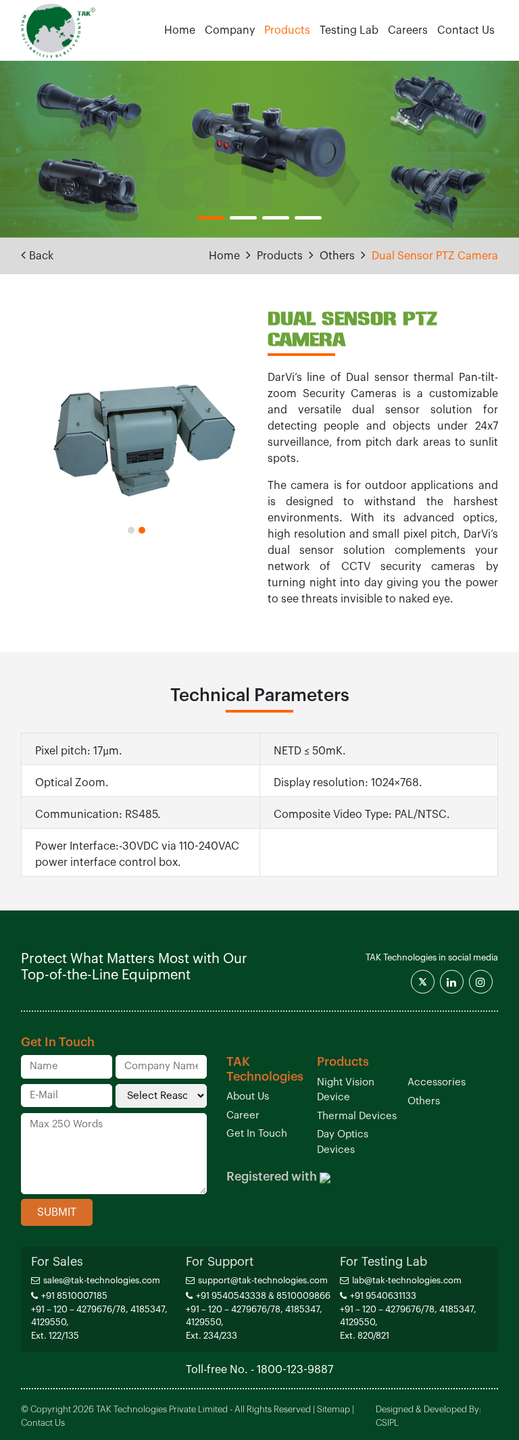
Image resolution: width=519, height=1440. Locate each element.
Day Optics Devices (342, 1142)
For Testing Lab (383, 1262)
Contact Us (466, 30)
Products (287, 30)
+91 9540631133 (383, 1295)
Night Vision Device (345, 1090)
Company (230, 30)
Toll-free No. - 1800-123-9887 (259, 1369)
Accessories (436, 1082)
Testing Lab (349, 30)
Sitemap (333, 1409)
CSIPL (387, 1422)
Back (41, 256)
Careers (408, 30)
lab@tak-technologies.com (407, 1280)
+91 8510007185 (74, 1295)
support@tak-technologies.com (263, 1280)
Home (179, 30)
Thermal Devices (357, 1116)
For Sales (57, 1262)
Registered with (271, 1177)
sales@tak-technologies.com (101, 1280)
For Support (219, 1262)
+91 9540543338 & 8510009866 (263, 1295)
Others (337, 256)
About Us (247, 1096)
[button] (211, 218)
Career (243, 1115)
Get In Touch (256, 1134)
